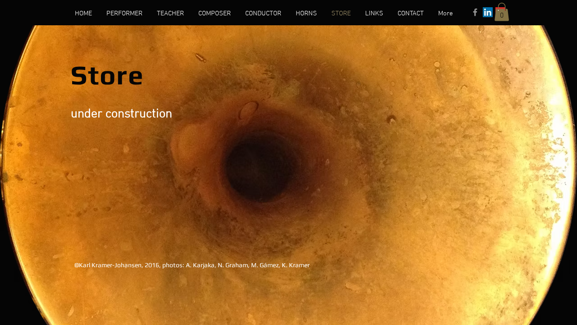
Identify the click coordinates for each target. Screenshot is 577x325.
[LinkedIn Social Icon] (488, 12)
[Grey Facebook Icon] (475, 12)
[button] (501, 12)
